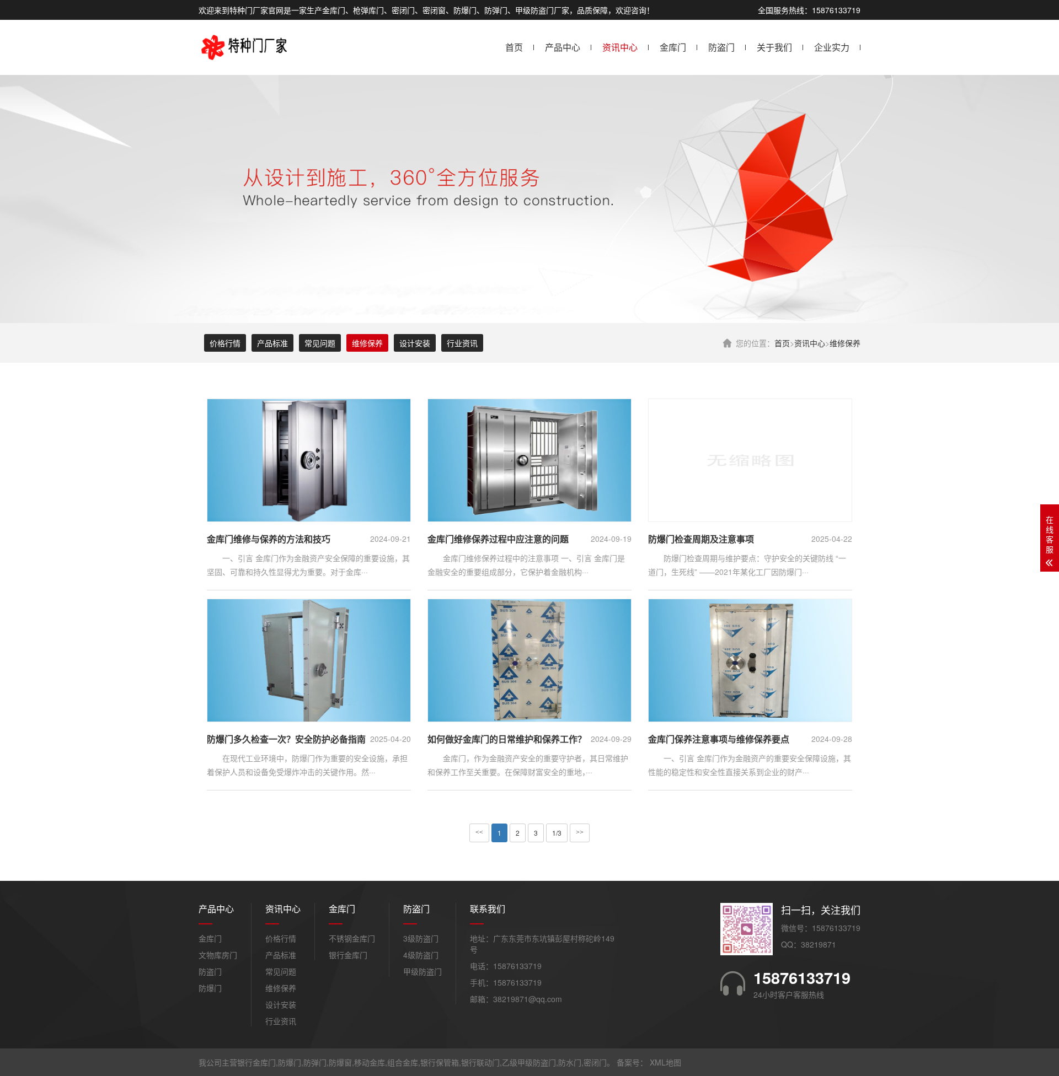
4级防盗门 (420, 954)
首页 (514, 47)
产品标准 (272, 342)
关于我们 (774, 47)
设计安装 (414, 342)
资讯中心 (620, 47)
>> (580, 832)
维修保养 (845, 342)
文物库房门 (218, 954)
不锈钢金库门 (352, 938)
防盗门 (721, 47)
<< (479, 832)
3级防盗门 (420, 938)
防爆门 (210, 987)
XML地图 (665, 1062)
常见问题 (319, 342)
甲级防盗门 (422, 971)
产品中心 (562, 47)
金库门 (673, 47)
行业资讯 (462, 342)
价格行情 (225, 342)
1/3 (556, 832)
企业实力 (831, 47)
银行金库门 (348, 954)
